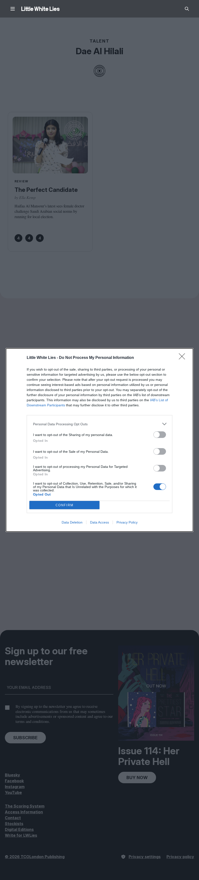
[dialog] (99, 440)
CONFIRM (65, 505)
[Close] (183, 358)
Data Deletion (72, 522)
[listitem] (99, 424)
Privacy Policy (127, 522)
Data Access (99, 522)
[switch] (159, 434)
